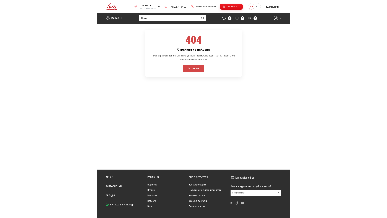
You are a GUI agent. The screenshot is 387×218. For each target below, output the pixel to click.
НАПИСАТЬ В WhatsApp (121, 204)
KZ (257, 6)
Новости (151, 201)
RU (251, 6)
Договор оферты (197, 184)
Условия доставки (198, 201)
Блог (149, 206)
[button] (231, 7)
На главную (193, 68)
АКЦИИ (109, 177)
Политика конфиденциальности (205, 190)
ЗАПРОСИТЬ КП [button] (114, 186)
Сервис (151, 190)
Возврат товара (197, 206)
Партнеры (152, 184)
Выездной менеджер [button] (206, 6)
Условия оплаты (197, 195)
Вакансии (152, 195)
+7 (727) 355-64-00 (178, 6)
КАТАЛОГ (117, 18)
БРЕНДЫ (110, 195)
